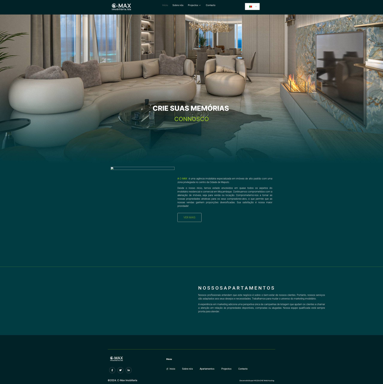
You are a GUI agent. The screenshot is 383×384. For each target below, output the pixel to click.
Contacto (210, 5)
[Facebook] (112, 370)
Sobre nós (177, 5)
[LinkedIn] (129, 370)
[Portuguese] (252, 6)
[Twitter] (120, 370)
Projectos (193, 5)
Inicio (165, 5)
